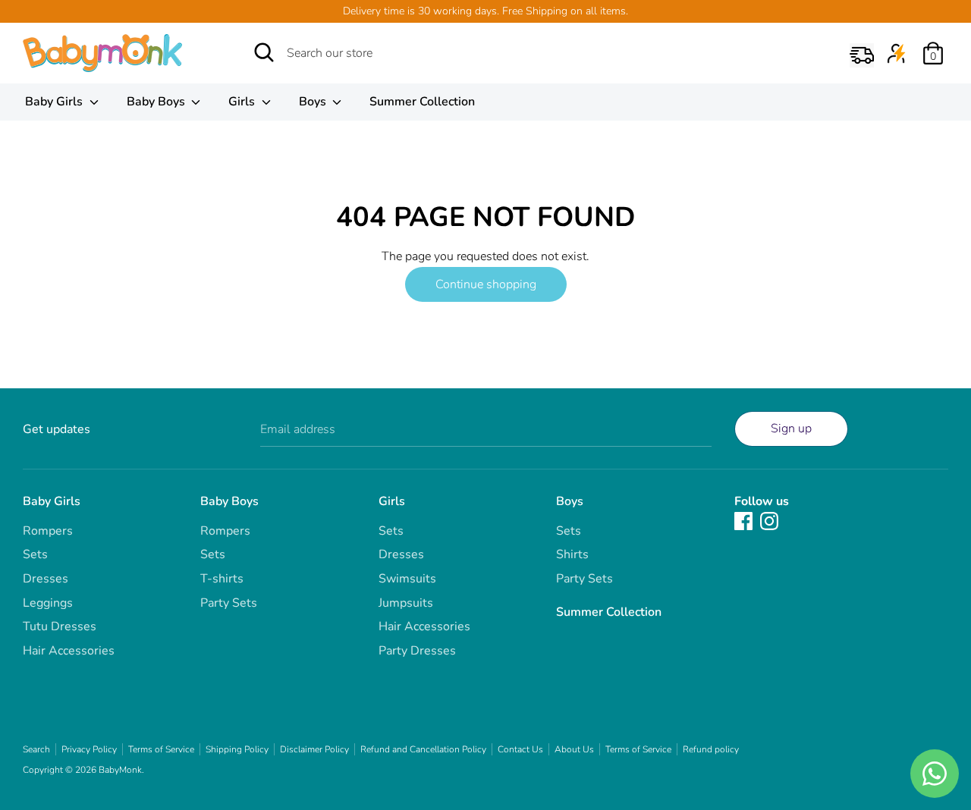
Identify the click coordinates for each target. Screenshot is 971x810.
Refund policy (711, 749)
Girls (243, 101)
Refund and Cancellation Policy (423, 749)
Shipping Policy (237, 749)
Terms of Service (161, 749)
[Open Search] (264, 52)
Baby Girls (55, 101)
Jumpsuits (406, 603)
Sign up (791, 428)
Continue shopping (485, 284)
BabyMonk (120, 770)
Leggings (48, 603)
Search (36, 749)
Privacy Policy (89, 749)
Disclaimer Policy (314, 749)
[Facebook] (743, 520)
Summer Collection (422, 101)
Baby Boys (157, 101)
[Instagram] (769, 520)
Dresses (45, 578)
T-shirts (222, 578)
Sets (35, 554)
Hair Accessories (69, 650)
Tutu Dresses (59, 626)
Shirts (572, 554)
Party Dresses (417, 650)
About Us (574, 749)
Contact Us (520, 749)
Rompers (48, 531)
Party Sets (228, 603)
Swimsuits (407, 578)
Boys (314, 101)
